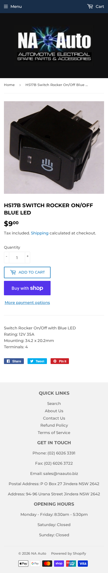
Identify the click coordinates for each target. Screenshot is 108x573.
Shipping (39, 233)
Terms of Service (54, 432)
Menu (16, 6)
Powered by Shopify (68, 553)
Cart (99, 6)
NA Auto (38, 553)
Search (54, 403)
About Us (54, 410)
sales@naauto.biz (60, 473)
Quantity (12, 247)
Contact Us (54, 418)
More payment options (27, 302)
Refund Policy (54, 425)
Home (9, 85)
